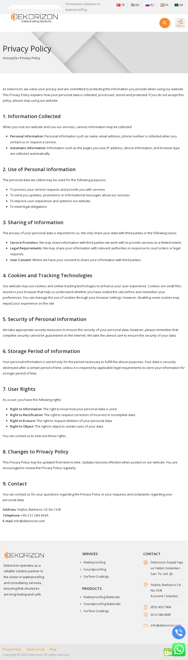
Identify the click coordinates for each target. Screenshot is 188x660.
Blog (53, 649)
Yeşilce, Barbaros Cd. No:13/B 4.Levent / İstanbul (166, 590)
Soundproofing (94, 569)
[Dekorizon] (34, 16)
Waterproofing (94, 562)
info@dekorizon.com (166, 625)
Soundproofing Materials (102, 604)
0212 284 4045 (161, 614)
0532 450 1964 (161, 607)
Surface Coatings (96, 576)
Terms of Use (35, 649)
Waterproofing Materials (101, 597)
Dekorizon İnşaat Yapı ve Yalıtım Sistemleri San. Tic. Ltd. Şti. (167, 568)
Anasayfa (10, 58)
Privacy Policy (12, 649)
